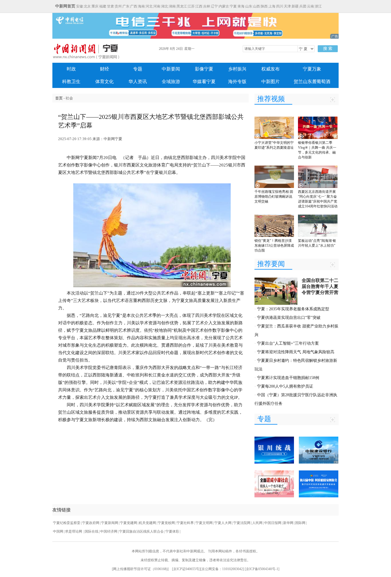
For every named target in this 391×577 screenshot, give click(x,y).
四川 (279, 6)
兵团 (302, 6)
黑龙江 (182, 6)
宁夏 (233, 6)
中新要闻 (171, 68)
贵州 (118, 6)
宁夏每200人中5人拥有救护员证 (285, 386)
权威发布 (270, 68)
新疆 (295, 6)
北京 (87, 6)
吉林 (206, 6)
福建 (102, 6)
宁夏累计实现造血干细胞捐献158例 (288, 378)
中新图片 (270, 81)
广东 (126, 6)
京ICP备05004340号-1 (262, 569)
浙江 (318, 6)
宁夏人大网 (223, 523)
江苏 (191, 6)
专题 (137, 68)
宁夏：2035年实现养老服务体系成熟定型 (293, 309)
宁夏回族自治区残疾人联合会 (141, 531)
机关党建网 (147, 523)
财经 (104, 68)
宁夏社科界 (185, 523)
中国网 (58, 531)
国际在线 (91, 531)
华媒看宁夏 (204, 81)
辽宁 (214, 6)
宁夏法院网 (241, 523)
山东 (248, 6)
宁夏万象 (312, 68)
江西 (199, 6)
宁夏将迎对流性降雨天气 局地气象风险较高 (295, 352)
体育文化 (104, 81)
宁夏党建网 (128, 523)
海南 (141, 6)
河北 (149, 6)
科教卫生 (71, 81)
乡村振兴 (237, 68)
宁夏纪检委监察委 (66, 523)
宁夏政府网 (90, 523)
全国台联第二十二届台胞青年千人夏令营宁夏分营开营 (320, 286)
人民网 (257, 523)
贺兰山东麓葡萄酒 (312, 81)
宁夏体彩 (172, 531)
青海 (241, 6)
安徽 (79, 6)
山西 (256, 6)
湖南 (172, 6)
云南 (310, 6)
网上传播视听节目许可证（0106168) (140, 569)
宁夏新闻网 (109, 523)
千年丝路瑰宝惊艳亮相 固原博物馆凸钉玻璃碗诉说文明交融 (273, 196)
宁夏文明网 (204, 523)
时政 (71, 68)
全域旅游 (171, 81)
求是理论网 (74, 531)
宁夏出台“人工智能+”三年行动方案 (288, 343)
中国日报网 (272, 523)
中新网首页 (65, 6)
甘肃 (110, 6)
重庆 (95, 6)
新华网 (288, 523)
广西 (133, 6)
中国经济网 (108, 531)
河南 (156, 6)
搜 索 (327, 48)
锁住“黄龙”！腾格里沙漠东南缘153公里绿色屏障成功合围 (274, 245)
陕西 (264, 6)
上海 (271, 6)
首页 (59, 98)
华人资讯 (138, 81)
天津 (287, 6)
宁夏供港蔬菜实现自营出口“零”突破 (289, 317)
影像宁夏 (204, 68)
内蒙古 (224, 6)
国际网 (300, 523)
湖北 (164, 6)
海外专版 (237, 81)
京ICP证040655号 (186, 569)
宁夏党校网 (166, 523)
